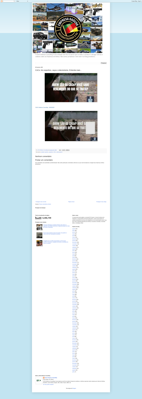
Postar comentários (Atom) (45, 204)
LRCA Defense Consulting (51, 377)
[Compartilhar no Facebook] (67, 150)
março (73, 237)
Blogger (74, 388)
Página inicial (71, 201)
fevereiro (74, 239)
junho (73, 232)
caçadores (51, 152)
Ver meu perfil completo (48, 384)
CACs (54, 152)
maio (73, 234)
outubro (74, 245)
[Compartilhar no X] (65, 150)
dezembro (74, 242)
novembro (74, 244)
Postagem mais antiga (101, 201)
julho (73, 230)
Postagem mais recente (41, 201)
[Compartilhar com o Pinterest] (69, 150)
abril (73, 235)
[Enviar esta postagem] (60, 150)
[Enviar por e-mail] (62, 150)
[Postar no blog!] (64, 150)
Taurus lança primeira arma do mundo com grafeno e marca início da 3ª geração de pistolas (55, 233)
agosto (73, 228)
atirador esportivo (44, 152)
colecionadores (59, 152)
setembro (74, 247)
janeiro (73, 240)
